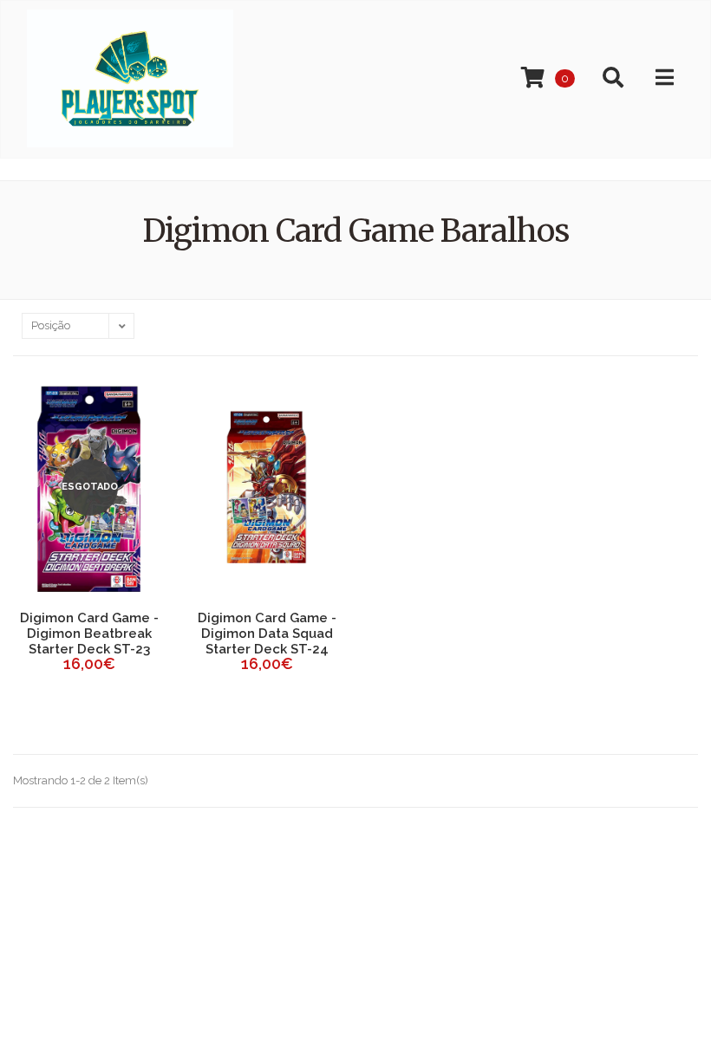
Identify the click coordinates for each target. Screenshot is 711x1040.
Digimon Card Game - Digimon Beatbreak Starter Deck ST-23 (89, 633)
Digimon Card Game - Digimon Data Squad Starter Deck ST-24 (267, 633)
